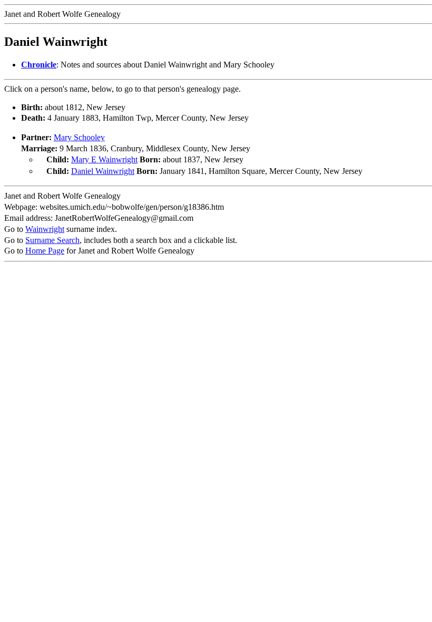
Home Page (44, 250)
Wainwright (44, 229)
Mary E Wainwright (104, 159)
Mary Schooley (79, 137)
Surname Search (52, 240)
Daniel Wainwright (102, 171)
